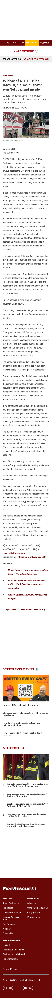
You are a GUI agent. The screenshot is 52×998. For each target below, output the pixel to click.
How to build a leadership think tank (20, 705)
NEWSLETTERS (18, 43)
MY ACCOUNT (31, 43)
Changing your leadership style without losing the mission (25, 714)
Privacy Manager (10, 969)
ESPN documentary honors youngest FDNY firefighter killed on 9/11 (27, 805)
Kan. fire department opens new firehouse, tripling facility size (27, 815)
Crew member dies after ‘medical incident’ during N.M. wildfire (27, 795)
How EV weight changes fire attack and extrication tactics (21, 724)
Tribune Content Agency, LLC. (31, 557)
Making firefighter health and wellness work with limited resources (26, 825)
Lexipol (21, 980)
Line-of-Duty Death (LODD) (33, 610)
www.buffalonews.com (14, 553)
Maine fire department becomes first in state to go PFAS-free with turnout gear (27, 785)
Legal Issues (8, 75)
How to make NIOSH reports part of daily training (22, 734)
